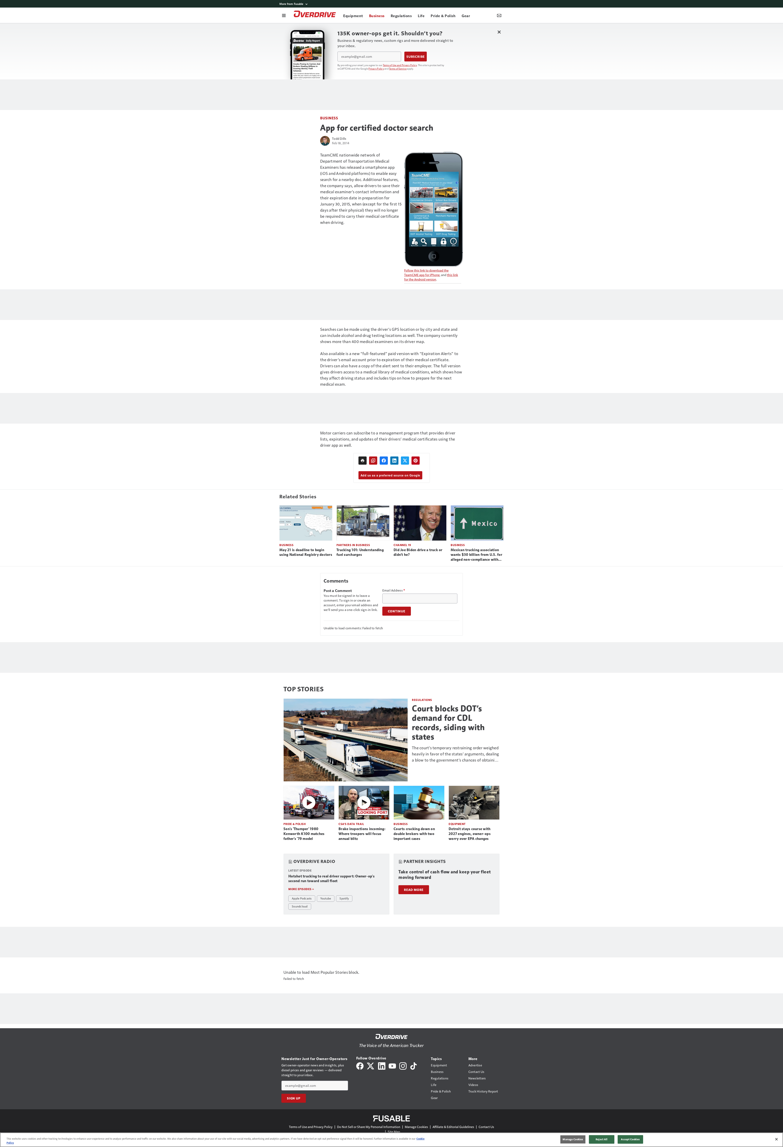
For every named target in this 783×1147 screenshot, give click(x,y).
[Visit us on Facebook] (360, 1065)
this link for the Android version (431, 277)
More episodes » (301, 889)
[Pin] (415, 460)
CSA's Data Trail (351, 824)
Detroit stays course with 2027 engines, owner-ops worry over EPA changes (470, 834)
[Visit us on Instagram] (403, 1065)
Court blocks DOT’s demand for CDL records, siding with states (448, 722)
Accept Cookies (630, 1139)
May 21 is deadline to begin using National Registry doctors (305, 552)
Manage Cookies (416, 1127)
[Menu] (283, 15)
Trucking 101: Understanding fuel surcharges (360, 552)
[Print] (362, 460)
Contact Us (486, 1127)
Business (329, 117)
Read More (414, 890)
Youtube (325, 898)
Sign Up (293, 1098)
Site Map (394, 1131)
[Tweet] (405, 460)
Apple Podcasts (302, 898)
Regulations (422, 700)
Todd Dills (339, 138)
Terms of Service (398, 68)
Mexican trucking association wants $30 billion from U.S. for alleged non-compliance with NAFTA (476, 555)
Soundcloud (300, 906)
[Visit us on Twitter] (371, 1065)
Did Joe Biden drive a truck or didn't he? (418, 552)
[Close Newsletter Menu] (499, 31)
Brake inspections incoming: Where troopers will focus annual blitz (361, 834)
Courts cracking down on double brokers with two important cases (414, 834)
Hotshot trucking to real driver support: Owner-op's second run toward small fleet (331, 878)
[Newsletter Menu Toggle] (499, 15)
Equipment (457, 824)
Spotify (344, 898)
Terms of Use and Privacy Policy (400, 65)
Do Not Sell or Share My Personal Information (368, 1127)
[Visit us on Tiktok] (413, 1065)
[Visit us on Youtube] (392, 1065)
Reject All (601, 1139)
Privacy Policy (376, 68)
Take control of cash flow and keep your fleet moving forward (444, 874)
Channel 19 (402, 545)
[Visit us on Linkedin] (381, 1065)
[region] (391, 1140)
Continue (396, 611)
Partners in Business (353, 545)
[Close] (776, 1139)
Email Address (393, 590)
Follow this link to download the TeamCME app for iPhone (426, 272)
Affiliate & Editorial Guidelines (453, 1127)
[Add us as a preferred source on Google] (373, 460)
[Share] (384, 460)
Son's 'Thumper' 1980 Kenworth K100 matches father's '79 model (303, 834)
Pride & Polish (294, 824)
